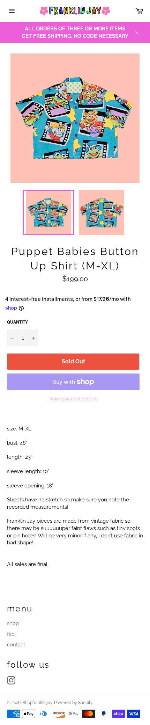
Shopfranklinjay (37, 702)
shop (13, 623)
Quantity (17, 322)
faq (11, 634)
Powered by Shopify (73, 702)
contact (16, 644)
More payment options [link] (73, 398)
